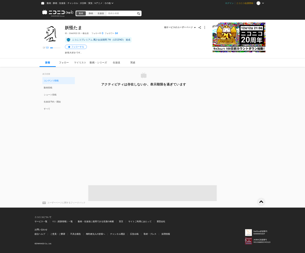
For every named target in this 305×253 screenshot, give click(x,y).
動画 (49, 3)
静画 (55, 3)
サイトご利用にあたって (140, 221)
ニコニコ (57, 13)
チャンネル (72, 3)
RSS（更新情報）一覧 (62, 221)
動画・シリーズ (98, 62)
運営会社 (161, 221)
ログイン (229, 3)
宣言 (121, 221)
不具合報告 (75, 234)
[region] (58, 95)
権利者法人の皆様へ (95, 234)
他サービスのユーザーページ (178, 27)
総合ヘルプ (40, 234)
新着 (47, 62)
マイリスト (80, 62)
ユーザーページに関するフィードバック (66, 203)
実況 (90, 3)
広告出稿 (134, 234)
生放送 (62, 3)
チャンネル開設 (117, 234)
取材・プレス (150, 234)
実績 (132, 62)
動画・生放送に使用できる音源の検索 (96, 221)
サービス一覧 (41, 221)
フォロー (64, 62)
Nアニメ (98, 3)
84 (111, 33)
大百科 (83, 3)
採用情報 (166, 234)
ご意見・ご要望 (57, 234)
